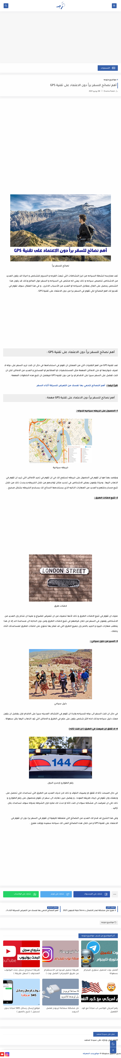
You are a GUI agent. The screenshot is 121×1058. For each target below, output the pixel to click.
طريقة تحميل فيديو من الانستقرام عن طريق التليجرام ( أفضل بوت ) (61, 972)
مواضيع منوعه (110, 80)
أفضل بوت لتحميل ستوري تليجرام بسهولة (101, 972)
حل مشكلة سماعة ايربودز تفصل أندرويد (62, 1010)
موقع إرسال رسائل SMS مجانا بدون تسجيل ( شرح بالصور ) (22, 1010)
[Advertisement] (60, 39)
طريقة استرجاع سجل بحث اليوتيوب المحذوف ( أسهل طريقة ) (22, 972)
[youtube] (2, 1054)
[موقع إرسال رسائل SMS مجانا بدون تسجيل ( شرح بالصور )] (21, 992)
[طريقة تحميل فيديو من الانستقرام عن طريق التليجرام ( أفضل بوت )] (60, 954)
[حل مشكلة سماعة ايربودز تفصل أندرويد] (60, 992)
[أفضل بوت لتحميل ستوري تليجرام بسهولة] (99, 954)
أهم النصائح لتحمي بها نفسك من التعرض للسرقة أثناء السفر (71, 386)
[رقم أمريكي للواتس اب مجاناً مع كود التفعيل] (99, 992)
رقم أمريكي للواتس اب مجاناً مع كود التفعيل (100, 1010)
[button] (91, 894)
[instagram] (7, 1054)
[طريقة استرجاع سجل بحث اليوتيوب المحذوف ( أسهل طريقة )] (21, 954)
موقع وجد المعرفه (91, 1054)
